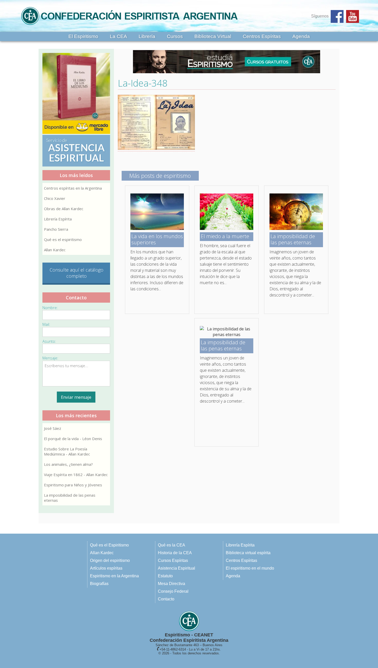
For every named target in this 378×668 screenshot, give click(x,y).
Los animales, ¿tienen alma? (68, 464)
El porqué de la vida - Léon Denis (73, 438)
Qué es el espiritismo (63, 239)
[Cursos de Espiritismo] (227, 61)
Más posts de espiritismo (160, 175)
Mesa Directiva (171, 583)
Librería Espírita (58, 218)
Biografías (99, 583)
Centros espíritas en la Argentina (73, 188)
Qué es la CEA (171, 545)
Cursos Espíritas (173, 560)
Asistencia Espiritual (176, 568)
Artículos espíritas (106, 568)
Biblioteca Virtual (212, 36)
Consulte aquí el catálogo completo (76, 273)
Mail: (46, 324)
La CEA (118, 36)
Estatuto (165, 576)
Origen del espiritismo (110, 560)
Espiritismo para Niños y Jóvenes (73, 484)
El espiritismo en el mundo (250, 568)
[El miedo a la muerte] (226, 228)
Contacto (166, 599)
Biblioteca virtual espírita (248, 553)
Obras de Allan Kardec (63, 208)
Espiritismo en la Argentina (114, 576)
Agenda (301, 36)
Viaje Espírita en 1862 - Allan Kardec (76, 474)
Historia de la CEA (175, 553)
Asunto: (49, 341)
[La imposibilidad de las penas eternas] (296, 228)
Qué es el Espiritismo (109, 545)
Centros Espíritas (262, 36)
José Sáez (52, 428)
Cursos (175, 36)
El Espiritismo (83, 36)
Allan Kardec (55, 249)
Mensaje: (50, 357)
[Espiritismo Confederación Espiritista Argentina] (129, 26)
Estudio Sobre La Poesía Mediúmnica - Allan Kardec (67, 451)
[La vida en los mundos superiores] (157, 228)
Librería (147, 36)
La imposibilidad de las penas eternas (69, 498)
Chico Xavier (54, 198)
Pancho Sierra (56, 229)
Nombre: (50, 307)
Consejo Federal (173, 591)
